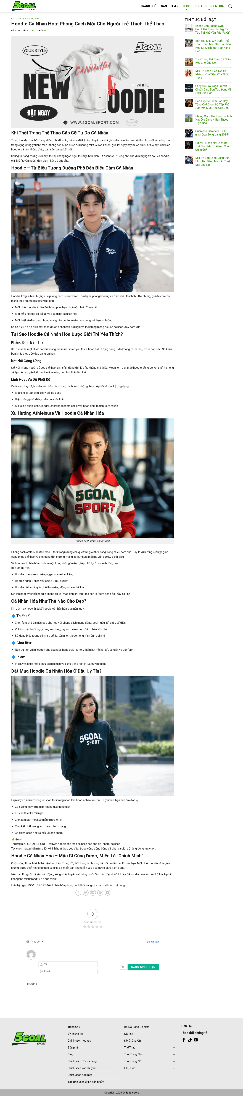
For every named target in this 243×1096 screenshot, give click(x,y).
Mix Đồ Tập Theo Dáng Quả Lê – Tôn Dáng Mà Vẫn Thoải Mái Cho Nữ (213, 161)
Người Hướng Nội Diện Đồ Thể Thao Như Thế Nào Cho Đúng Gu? (212, 146)
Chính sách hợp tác (79, 1040)
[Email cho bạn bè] (93, 893)
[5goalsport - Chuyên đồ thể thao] (29, 6)
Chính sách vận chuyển (82, 1068)
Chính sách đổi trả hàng (82, 1061)
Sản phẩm (74, 1047)
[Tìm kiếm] (230, 6)
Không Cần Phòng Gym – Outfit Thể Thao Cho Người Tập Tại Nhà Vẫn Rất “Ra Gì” (212, 29)
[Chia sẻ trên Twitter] (86, 893)
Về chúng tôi (75, 1034)
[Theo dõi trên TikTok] (190, 1040)
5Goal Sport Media (22, 19)
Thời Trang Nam (133, 1054)
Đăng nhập (152, 941)
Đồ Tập (128, 1034)
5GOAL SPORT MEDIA (209, 6)
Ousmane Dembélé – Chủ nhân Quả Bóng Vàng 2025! (212, 132)
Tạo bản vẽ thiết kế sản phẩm (86, 1082)
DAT (45, 31)
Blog (70, 1054)
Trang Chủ (74, 1027)
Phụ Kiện (129, 1068)
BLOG (186, 6)
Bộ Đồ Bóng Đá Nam (136, 1027)
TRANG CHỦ (148, 6)
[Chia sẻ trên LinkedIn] (107, 893)
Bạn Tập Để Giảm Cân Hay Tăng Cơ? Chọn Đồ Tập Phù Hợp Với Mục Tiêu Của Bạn (212, 104)
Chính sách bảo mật (80, 1075)
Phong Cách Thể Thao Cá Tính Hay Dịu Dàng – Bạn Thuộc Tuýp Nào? (213, 119)
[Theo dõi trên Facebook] (184, 1040)
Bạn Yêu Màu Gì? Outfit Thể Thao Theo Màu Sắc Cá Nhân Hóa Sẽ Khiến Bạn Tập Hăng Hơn (213, 46)
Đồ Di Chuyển (132, 1040)
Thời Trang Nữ (132, 1061)
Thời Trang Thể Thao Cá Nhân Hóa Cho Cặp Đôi (213, 61)
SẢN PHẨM (168, 6)
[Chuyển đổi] (174, 1047)
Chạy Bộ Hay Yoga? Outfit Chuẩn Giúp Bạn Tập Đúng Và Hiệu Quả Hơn (213, 89)
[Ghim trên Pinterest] (100, 893)
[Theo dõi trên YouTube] (196, 1040)
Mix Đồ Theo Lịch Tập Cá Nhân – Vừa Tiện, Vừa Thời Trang (211, 74)
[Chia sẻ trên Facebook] (78, 893)
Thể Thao (129, 1047)
